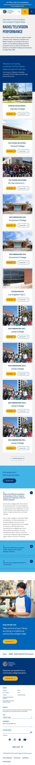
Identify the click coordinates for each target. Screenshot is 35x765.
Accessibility (25, 757)
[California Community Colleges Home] (8, 11)
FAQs (19, 692)
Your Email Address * (7, 730)
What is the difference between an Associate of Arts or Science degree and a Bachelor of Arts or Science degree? (14, 496)
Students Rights (7, 761)
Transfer (5, 694)
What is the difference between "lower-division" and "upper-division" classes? (13, 548)
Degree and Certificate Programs (8, 697)
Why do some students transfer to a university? (14, 562)
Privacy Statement (7, 757)
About (19, 690)
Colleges (5, 690)
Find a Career (6, 692)
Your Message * (6, 721)
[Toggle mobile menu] (25, 12)
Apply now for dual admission (21, 2)
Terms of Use (17, 757)
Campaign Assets (21, 694)
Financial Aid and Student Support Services (8, 701)
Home (4, 654)
